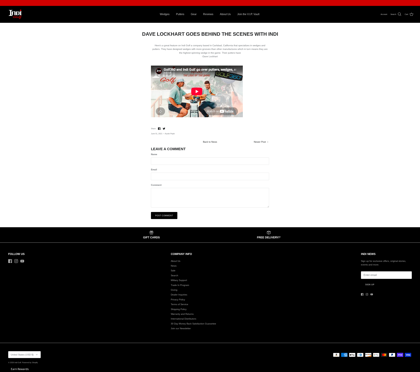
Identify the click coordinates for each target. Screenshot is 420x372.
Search (174, 275)
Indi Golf (17, 362)
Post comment (164, 215)
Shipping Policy (179, 309)
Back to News (210, 142)
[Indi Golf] (15, 14)
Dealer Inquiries (179, 294)
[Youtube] (22, 261)
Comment (156, 185)
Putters (180, 14)
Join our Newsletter (181, 328)
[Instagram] (16, 261)
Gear (194, 14)
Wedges (164, 14)
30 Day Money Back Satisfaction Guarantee (193, 323)
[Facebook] (10, 261)
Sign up (369, 284)
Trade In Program (180, 285)
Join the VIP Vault (184, 3)
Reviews (208, 14)
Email (154, 169)
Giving (174, 290)
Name (154, 154)
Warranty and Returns (182, 314)
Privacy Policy (178, 299)
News (174, 265)
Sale (173, 270)
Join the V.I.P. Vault (248, 14)
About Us (225, 14)
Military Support (179, 280)
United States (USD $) (22, 354)
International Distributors (183, 318)
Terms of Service (179, 304)
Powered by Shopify (30, 362)
